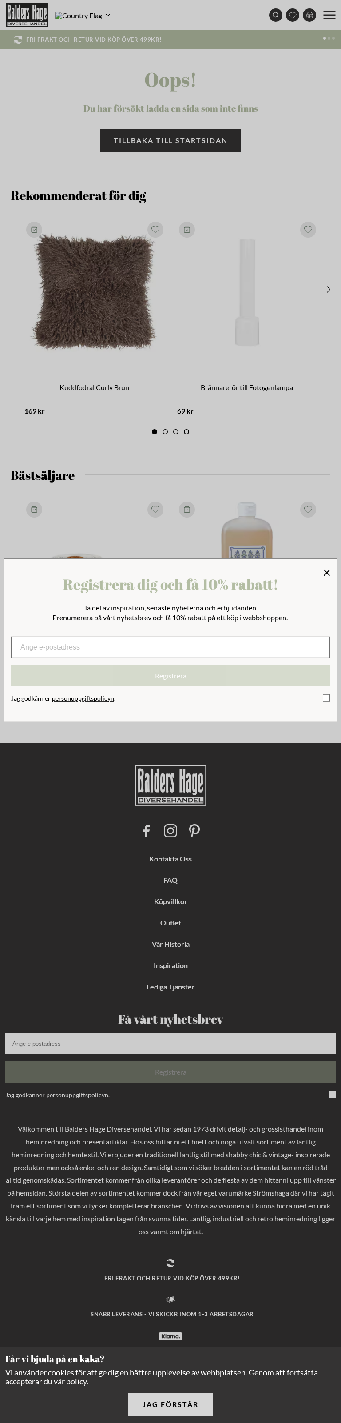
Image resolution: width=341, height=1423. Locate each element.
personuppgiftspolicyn (83, 698)
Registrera (170, 675)
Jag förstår (170, 1404)
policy (76, 1381)
